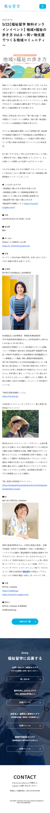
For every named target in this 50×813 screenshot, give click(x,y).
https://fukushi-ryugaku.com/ (15, 594)
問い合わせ (25, 679)
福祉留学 (26, 571)
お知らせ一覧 (25, 621)
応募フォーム (25, 702)
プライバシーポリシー (20, 783)
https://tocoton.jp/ (10, 396)
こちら (14, 786)
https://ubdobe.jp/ (10, 590)
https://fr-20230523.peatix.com (16, 246)
